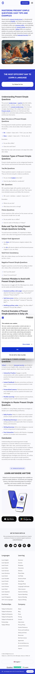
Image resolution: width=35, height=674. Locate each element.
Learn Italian (5, 568)
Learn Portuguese (6, 597)
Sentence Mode (22, 578)
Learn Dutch (5, 576)
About (19, 609)
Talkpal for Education (7, 609)
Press (19, 614)
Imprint (20, 648)
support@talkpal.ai (17, 539)
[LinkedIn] (24, 545)
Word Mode (21, 581)
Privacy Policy (21, 624)
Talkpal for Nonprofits (7, 617)
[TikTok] (10, 545)
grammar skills (19, 25)
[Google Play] (25, 519)
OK (17, 349)
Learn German (5, 570)
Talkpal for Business (7, 611)
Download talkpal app (18, 468)
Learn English (5, 560)
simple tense (12, 103)
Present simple (6, 111)
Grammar (20, 560)
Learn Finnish (5, 581)
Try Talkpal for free (17, 84)
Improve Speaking (22, 594)
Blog (19, 611)
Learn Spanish (5, 562)
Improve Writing (22, 599)
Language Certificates (23, 586)
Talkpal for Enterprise (7, 614)
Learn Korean (5, 594)
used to (20, 103)
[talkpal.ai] (3, 2)
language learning (22, 35)
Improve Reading (22, 597)
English (13, 21)
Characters (21, 568)
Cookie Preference (23, 627)
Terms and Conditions (23, 630)
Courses (20, 562)
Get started (25, 3)
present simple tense (16, 19)
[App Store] (9, 519)
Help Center (21, 622)
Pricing (20, 617)
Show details (26, 344)
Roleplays (20, 565)
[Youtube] (15, 545)
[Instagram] (6, 545)
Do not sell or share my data (17, 355)
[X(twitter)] (29, 545)
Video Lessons (21, 589)
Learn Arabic (5, 584)
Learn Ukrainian (6, 573)
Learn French (5, 565)
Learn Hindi (4, 589)
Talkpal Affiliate (6, 624)
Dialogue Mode (22, 584)
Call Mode (20, 576)
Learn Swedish (5, 578)
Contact (20, 619)
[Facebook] (19, 545)
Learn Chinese (5, 586)
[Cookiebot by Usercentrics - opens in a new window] (26, 318)
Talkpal (17, 29)
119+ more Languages (7, 599)
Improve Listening (22, 591)
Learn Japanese (6, 591)
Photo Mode (21, 573)
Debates (20, 570)
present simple (21, 27)
